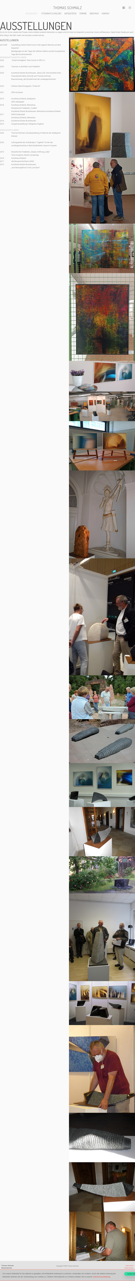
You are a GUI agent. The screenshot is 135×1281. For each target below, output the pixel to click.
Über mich (94, 13)
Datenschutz (129, 1268)
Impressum (130, 1265)
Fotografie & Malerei (51, 13)
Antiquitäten (70, 13)
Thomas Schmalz (67, 7)
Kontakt (105, 13)
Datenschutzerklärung (101, 1277)
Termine (83, 13)
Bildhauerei (31, 13)
